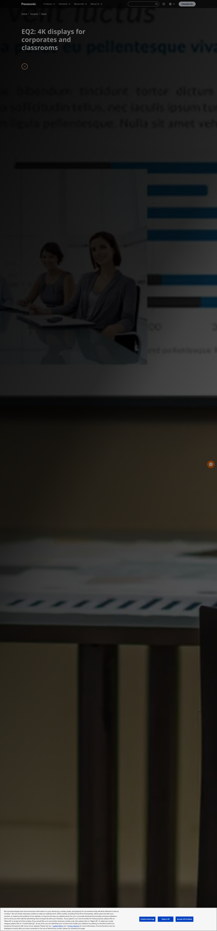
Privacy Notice (73, 926)
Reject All (166, 919)
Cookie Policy (57, 926)
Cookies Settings (147, 919)
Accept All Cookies (184, 919)
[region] (108, 919)
